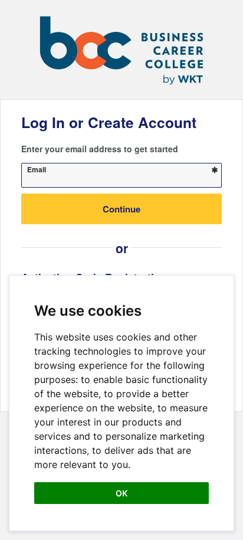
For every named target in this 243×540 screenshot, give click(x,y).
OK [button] (121, 493)
